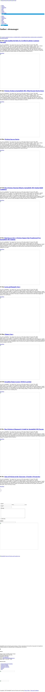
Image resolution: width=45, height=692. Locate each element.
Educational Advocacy (5, 667)
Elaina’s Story (9, 334)
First (13, 504)
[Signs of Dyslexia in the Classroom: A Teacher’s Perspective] (20, 474)
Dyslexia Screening (4, 664)
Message (2, 508)
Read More (2, 53)
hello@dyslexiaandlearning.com (9, 658)
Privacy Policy (27, 690)
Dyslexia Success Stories (12, 139)
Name (2, 503)
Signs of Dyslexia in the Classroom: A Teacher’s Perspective (22, 476)
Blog (2, 669)
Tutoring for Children (5, 665)
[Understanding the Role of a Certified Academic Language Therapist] (22, 38)
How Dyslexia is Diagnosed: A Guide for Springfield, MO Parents (24, 429)
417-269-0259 (6, 657)
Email (2, 505)
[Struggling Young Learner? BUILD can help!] (20, 379)
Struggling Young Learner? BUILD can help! (17, 382)
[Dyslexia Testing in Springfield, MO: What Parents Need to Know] (20, 88)
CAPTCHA (3, 518)
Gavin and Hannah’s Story (12, 287)
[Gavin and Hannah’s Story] (20, 284)
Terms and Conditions (34, 690)
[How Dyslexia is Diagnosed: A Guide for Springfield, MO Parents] (20, 426)
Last (25, 504)
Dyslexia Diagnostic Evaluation (7, 663)
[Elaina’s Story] (20, 331)
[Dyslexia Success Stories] (20, 136)
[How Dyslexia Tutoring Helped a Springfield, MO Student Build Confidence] (20, 185)
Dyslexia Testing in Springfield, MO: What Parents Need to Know (24, 91)
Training (2, 668)
